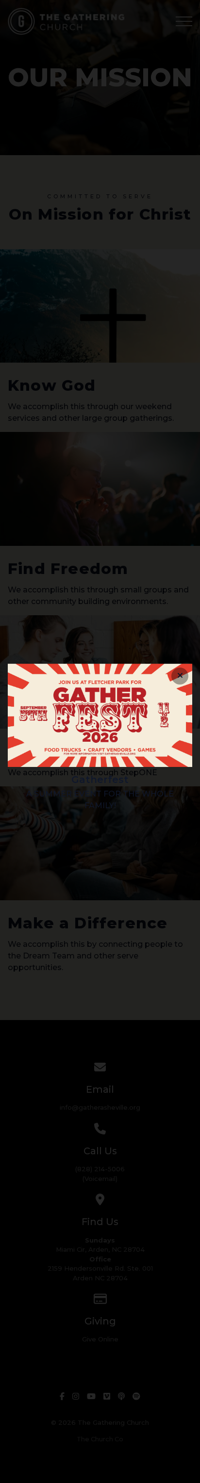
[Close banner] (179, 676)
